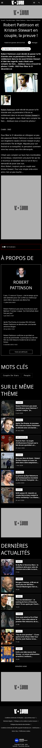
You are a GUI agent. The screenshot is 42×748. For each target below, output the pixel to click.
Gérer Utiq (15, 731)
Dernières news (10, 20)
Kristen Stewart (31, 115)
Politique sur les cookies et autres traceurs (25, 721)
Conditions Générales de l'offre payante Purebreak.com (16, 728)
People (27, 375)
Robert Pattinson (20, 20)
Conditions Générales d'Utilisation (14, 718)
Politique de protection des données (20, 724)
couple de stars (11, 375)
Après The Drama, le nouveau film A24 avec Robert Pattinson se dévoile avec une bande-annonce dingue (28, 426)
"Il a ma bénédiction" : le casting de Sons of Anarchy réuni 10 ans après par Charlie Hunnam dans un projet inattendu (27, 604)
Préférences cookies (24, 731)
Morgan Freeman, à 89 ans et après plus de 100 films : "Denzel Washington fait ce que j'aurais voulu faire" (27, 585)
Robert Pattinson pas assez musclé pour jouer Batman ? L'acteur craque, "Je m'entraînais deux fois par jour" (27, 410)
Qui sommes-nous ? (30, 718)
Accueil (3, 20)
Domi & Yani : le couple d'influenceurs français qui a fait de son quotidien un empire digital (27, 444)
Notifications (36, 728)
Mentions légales (8, 721)
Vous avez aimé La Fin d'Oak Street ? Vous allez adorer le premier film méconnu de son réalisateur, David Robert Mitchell (27, 621)
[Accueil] (18, 3)
